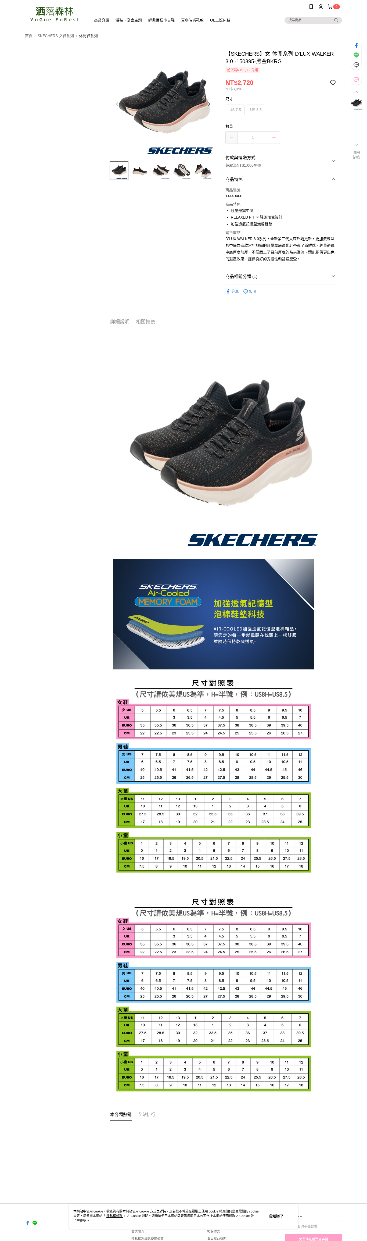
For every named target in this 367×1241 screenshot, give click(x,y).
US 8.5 (256, 110)
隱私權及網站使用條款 (147, 1239)
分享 (235, 291)
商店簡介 (137, 1232)
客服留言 (213, 1232)
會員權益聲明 (216, 1239)
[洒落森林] (55, 14)
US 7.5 (235, 110)
